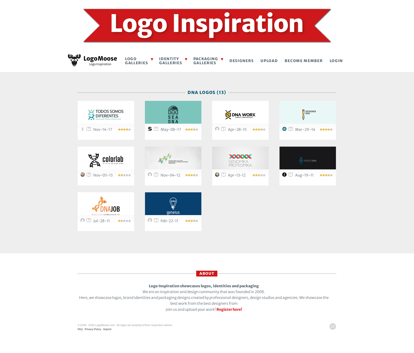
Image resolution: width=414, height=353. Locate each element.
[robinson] (285, 130)
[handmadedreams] (217, 175)
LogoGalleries (136, 60)
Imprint (107, 329)
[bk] (83, 175)
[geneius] (173, 206)
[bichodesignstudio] (83, 130)
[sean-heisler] (285, 175)
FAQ (80, 329)
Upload (269, 60)
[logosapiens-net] (150, 175)
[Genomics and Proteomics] (240, 160)
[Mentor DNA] (307, 160)
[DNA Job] (106, 206)
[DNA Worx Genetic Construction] (240, 115)
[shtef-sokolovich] (150, 130)
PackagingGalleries (205, 60)
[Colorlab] (106, 160)
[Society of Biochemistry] (173, 160)
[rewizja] (83, 221)
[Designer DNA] (307, 115)
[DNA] (173, 115)
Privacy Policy (93, 329)
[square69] (217, 130)
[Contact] (332, 326)
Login (336, 60)
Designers (241, 60)
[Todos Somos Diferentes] (106, 115)
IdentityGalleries (170, 60)
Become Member (304, 60)
